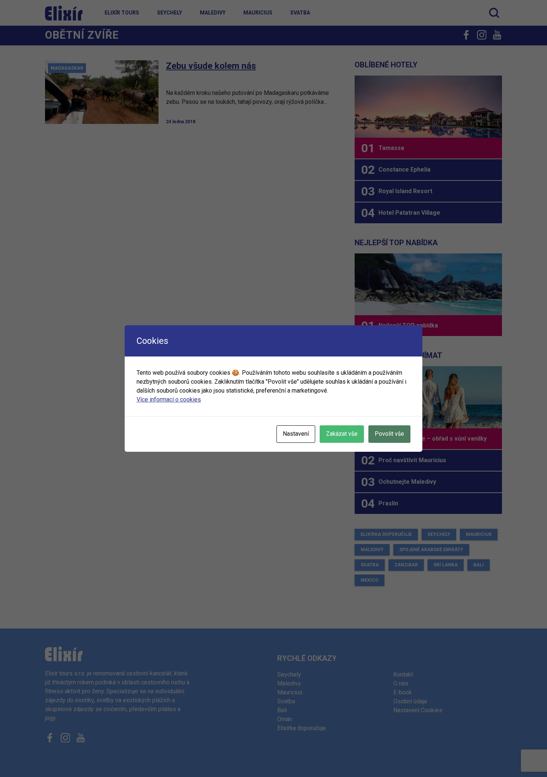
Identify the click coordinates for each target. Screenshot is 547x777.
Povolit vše (389, 433)
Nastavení (296, 433)
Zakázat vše (342, 433)
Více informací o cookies (169, 399)
